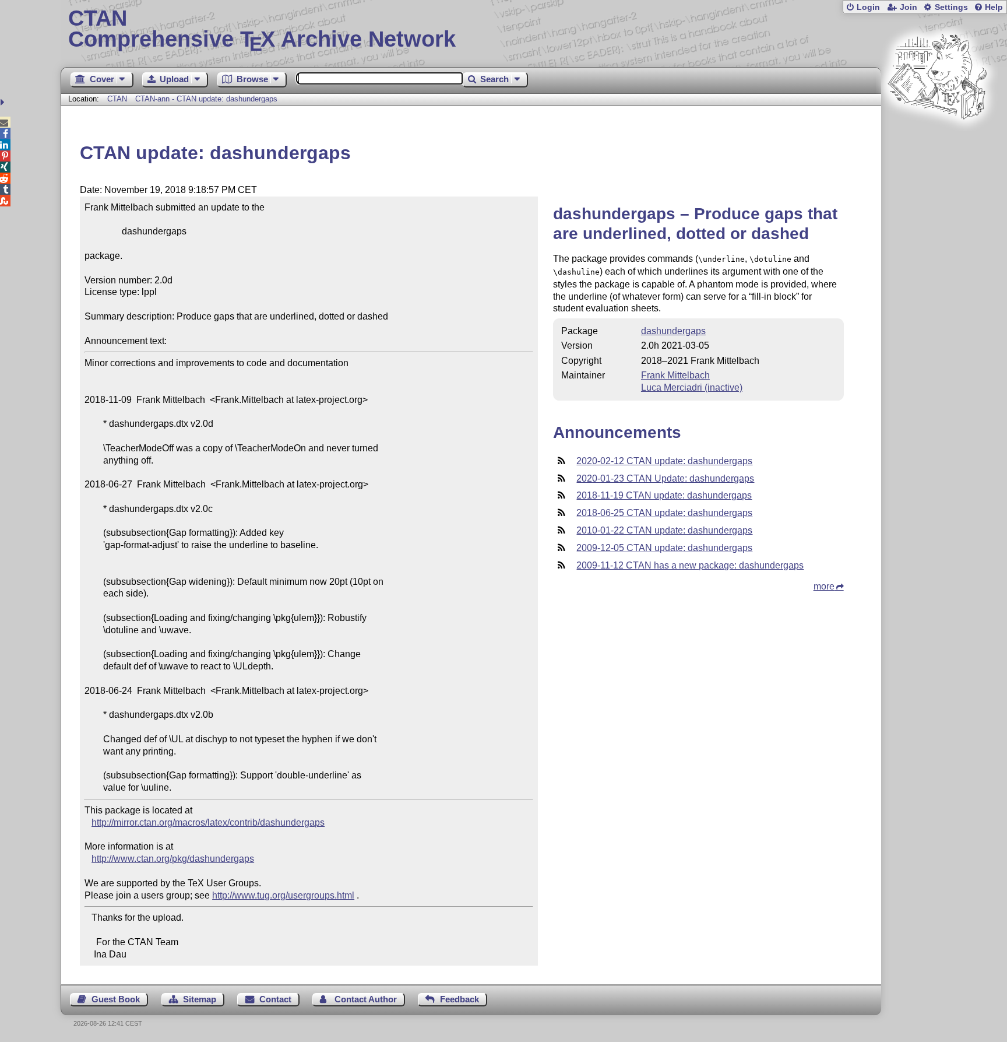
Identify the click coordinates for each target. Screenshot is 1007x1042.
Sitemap (199, 999)
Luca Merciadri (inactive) (691, 387)
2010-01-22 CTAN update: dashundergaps (664, 530)
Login (868, 7)
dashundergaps (673, 331)
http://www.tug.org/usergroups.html (283, 895)
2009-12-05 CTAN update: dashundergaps (664, 548)
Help (994, 7)
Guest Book (115, 999)
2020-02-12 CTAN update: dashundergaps (664, 461)
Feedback (459, 999)
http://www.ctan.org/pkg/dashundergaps (172, 859)
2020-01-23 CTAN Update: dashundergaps (665, 478)
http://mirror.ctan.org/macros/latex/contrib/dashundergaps (208, 822)
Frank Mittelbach (675, 375)
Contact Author (366, 999)
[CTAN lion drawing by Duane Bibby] (937, 141)
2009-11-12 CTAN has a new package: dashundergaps (690, 565)
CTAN (117, 98)
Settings (951, 7)
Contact (275, 999)
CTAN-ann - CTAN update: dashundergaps (206, 98)
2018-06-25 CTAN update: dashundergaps (664, 513)
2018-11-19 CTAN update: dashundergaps (664, 495)
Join (908, 7)
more (824, 586)
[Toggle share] (4, 102)
